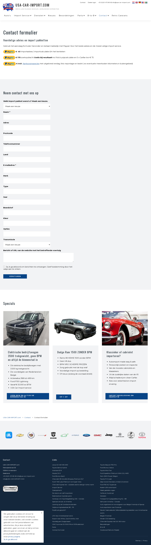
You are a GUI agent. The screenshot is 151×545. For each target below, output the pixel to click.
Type (5, 186)
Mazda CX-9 (56, 473)
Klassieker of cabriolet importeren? (120, 354)
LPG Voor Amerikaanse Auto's (62, 516)
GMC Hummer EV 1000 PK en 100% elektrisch (68, 524)
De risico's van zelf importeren (62, 493)
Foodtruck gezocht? (59, 510)
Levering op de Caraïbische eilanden (64, 504)
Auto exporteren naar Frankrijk (110, 507)
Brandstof (8, 208)
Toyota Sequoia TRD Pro (108, 465)
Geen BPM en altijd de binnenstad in (22, 396)
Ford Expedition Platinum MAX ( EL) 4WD (114, 473)
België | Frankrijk (105, 516)
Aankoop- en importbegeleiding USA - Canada (68, 499)
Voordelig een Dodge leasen (61, 521)
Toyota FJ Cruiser (106, 479)
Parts (80, 16)
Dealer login (92, 2)
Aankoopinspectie (31, 63)
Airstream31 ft (57, 470)
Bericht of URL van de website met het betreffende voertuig (32, 250)
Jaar (5, 197)
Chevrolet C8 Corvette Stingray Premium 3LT (68, 479)
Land (5, 154)
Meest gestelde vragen (107, 490)
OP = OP (64, 397)
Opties (6, 229)
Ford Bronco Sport (58, 476)
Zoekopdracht (57, 490)
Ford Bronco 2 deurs (107, 467)
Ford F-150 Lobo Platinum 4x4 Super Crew (66, 482)
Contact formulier (58, 530)
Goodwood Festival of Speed (109, 530)
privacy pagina (14, 537)
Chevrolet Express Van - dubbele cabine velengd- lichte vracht (73, 484)
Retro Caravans (120, 16)
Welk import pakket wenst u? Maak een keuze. (25, 101)
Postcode (8, 133)
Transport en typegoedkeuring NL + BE (113, 499)
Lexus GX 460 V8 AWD (60, 465)
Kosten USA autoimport (108, 487)
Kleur (5, 218)
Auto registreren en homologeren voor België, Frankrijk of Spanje (122, 504)
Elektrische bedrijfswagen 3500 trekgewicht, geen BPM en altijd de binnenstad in (25, 356)
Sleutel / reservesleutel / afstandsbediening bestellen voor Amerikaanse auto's (123, 511)
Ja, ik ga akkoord (10, 539)
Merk (5, 176)
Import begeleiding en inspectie (121, 396)
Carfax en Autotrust (107, 493)
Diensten (39, 16)
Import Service (22, 16)
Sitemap (138, 540)
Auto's (7, 16)
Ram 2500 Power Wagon (109, 476)
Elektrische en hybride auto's (62, 496)
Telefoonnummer (11, 144)
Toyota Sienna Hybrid (59, 467)
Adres (6, 122)
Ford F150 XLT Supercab (108, 484)
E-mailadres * (9, 165)
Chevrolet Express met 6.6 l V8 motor (112, 521)
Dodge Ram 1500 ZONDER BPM (74, 352)
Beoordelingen (66, 16)
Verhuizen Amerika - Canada (110, 501)
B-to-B (91, 16)
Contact (83, 2)
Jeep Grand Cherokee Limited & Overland (114, 482)
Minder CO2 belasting (107, 518)
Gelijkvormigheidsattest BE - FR (63, 507)
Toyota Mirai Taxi (106, 470)
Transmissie (9, 239)
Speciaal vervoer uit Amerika (62, 501)
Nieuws (52, 16)
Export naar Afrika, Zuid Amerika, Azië (65, 518)
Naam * (6, 112)
